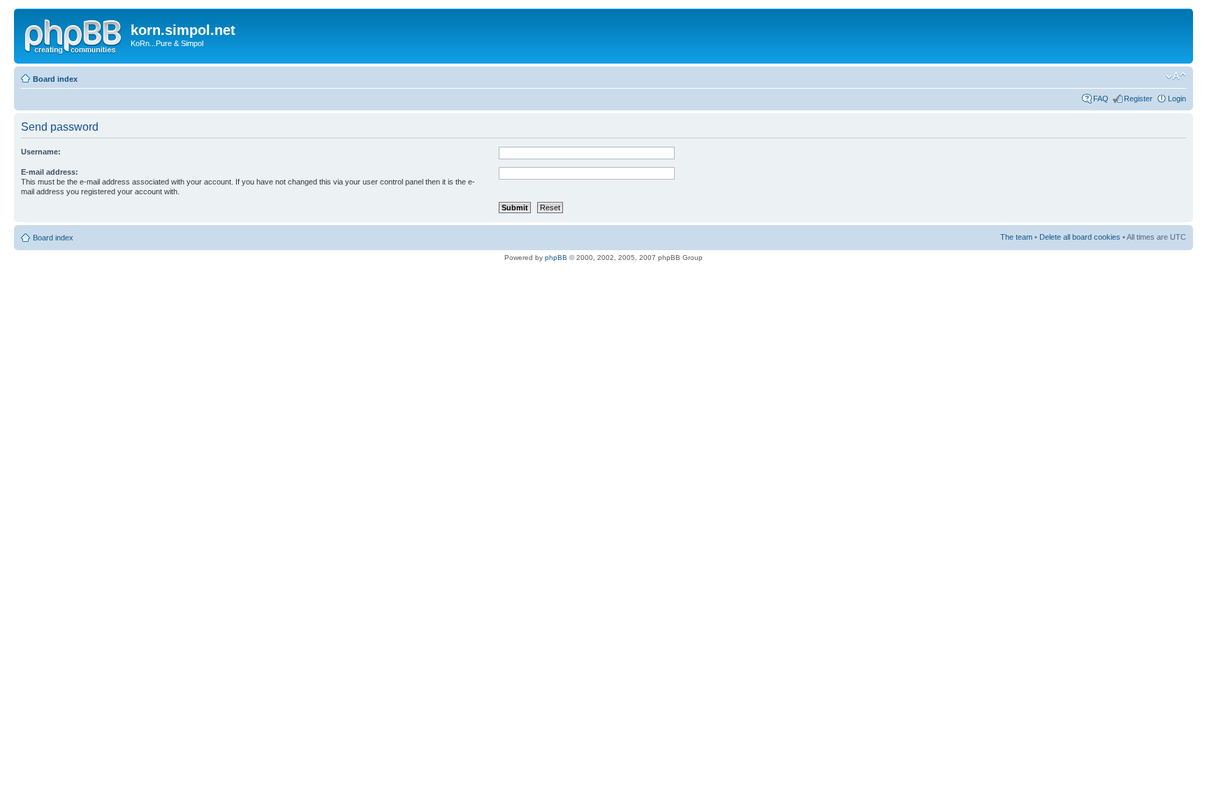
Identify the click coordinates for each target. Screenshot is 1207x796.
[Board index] (74, 34)
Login (1177, 98)
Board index (55, 79)
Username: (41, 151)
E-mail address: (49, 172)
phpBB (556, 257)
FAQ (1101, 98)
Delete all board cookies (1079, 237)
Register (1138, 98)
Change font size (1176, 76)
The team (1016, 237)
